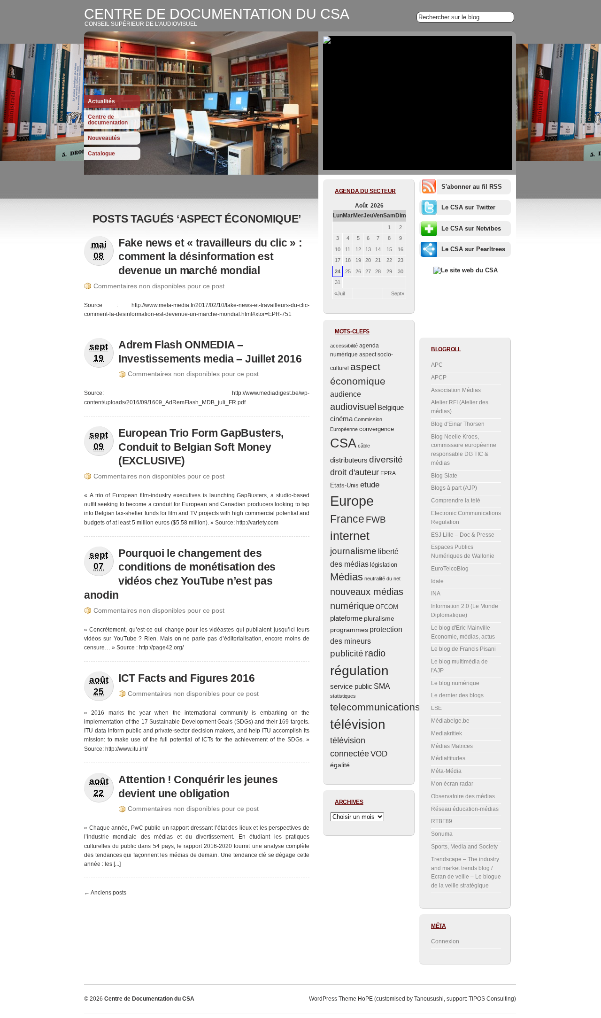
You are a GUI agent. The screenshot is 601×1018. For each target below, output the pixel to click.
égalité (340, 765)
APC (437, 365)
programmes (349, 629)
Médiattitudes (448, 758)
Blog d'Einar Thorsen (458, 424)
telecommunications (375, 707)
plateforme (346, 618)
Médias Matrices (452, 746)
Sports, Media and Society (464, 846)
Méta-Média (446, 771)
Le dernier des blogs (457, 695)
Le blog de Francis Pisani (463, 649)
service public (351, 686)
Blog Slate (444, 475)
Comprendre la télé (455, 500)
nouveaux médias (366, 591)
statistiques (343, 696)
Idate (437, 581)
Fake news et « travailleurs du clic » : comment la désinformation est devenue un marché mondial (210, 257)
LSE (436, 708)
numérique (352, 606)
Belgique (391, 407)
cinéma (341, 419)
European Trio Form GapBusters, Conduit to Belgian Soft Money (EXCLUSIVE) (201, 447)
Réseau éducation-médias (465, 809)
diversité (386, 459)
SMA (382, 686)
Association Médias (456, 390)
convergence (376, 428)
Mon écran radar (452, 783)
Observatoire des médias (463, 796)
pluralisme (379, 618)
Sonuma (442, 834)
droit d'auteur (354, 472)
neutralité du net (382, 578)
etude (369, 484)
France (347, 519)
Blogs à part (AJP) (454, 488)
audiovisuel (353, 406)
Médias (346, 577)
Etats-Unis (344, 485)
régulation (359, 670)
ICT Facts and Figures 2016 (186, 678)
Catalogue (101, 153)
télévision (357, 724)
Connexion (445, 941)
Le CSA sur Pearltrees (473, 249)
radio (375, 653)
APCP (439, 377)
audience (345, 394)
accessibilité (344, 345)
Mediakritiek (446, 733)
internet (350, 535)
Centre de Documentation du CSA (216, 14)
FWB (376, 519)
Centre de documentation (108, 120)
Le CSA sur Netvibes (471, 228)
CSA (343, 443)
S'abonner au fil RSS (471, 186)
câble (364, 445)
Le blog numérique (455, 683)
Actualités (101, 101)
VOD (378, 753)
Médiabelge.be (450, 720)
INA (435, 593)
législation (383, 564)
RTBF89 (441, 821)
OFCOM (387, 606)
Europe (352, 501)
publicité (346, 653)
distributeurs (349, 460)
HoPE (365, 998)
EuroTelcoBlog (450, 568)
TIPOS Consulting (491, 998)
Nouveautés (104, 138)
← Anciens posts (105, 892)
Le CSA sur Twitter (468, 207)
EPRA (388, 473)
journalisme (353, 551)
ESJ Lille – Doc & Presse (462, 535)
